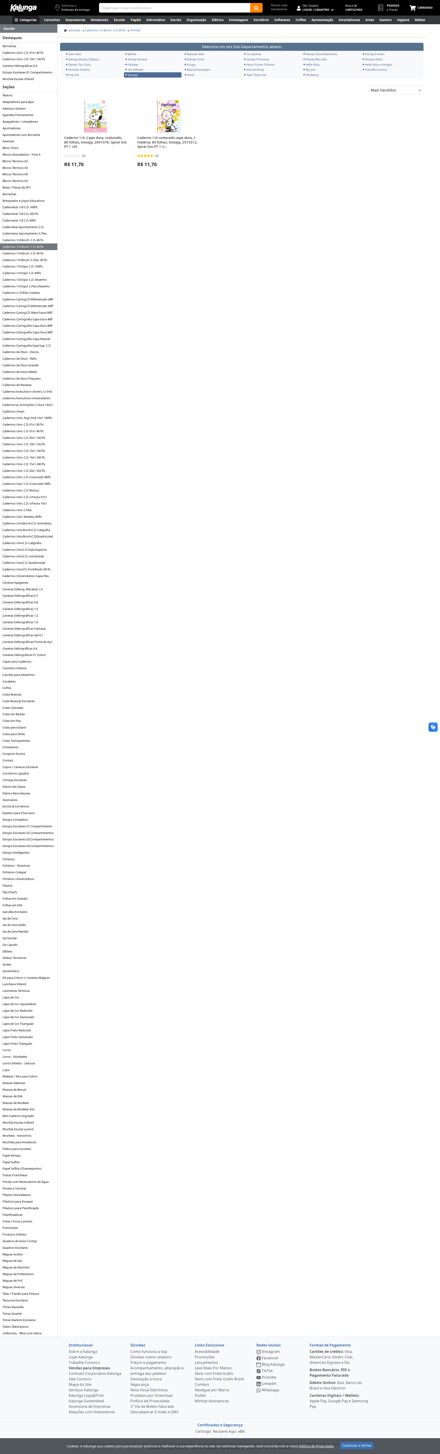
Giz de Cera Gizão (14, 925)
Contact (8, 760)
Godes (7, 964)
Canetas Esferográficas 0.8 (20, 602)
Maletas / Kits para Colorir (20, 1076)
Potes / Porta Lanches (17, 1221)
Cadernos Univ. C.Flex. (17, 510)
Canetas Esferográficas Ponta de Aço (27, 642)
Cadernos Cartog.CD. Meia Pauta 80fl (27, 312)
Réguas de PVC (13, 1281)
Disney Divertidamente (321, 54)
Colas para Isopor (14, 727)
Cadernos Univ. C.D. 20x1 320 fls (24, 471)
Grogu (191, 64)
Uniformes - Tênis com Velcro (22, 1333)
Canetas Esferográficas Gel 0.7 (23, 635)
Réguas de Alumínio (16, 1267)
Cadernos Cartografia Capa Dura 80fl (27, 326)
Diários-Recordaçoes (16, 793)
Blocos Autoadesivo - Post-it (22, 154)
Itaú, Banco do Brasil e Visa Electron (336, 1385)
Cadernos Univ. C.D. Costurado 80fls (27, 477)
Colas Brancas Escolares (19, 701)
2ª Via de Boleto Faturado (152, 1406)
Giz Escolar (10, 938)
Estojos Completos (15, 819)
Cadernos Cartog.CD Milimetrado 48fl (28, 299)
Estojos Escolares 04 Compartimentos (28, 846)
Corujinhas (253, 54)
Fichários (9, 859)
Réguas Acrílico (13, 1254)
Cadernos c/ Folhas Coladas (21, 293)
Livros (7, 1050)
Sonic (190, 75)
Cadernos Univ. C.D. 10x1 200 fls (24, 457)
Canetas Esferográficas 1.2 (20, 615)
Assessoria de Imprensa (89, 1406)
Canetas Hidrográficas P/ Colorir (24, 655)
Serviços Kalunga (83, 1389)
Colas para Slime (14, 734)
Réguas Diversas (14, 1287)
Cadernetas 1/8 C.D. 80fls (19, 220)
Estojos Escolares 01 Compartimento (27, 72)
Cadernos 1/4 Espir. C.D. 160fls (23, 266)
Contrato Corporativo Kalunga (95, 1373)
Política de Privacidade (149, 1400)
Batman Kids (195, 54)
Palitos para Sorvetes (17, 1149)
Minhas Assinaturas (212, 1400)
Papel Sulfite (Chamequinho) (22, 1168)
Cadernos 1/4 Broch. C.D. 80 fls (23, 247)
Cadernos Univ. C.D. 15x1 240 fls (24, 464)
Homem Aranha (79, 69)
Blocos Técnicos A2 (15, 161)
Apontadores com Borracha (21, 135)
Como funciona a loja (148, 1351)
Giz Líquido (10, 945)
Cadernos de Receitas (17, 385)
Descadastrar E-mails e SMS (154, 1411)
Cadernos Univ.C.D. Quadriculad (24, 563)
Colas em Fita (12, 721)
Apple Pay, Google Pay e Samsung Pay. (339, 1401)
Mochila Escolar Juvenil (18, 1129)
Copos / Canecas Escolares (20, 767)
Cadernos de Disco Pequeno (22, 378)
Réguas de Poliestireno (18, 1274)
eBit (241, 1431)
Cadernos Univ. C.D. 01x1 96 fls (23, 431)
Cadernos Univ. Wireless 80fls (22, 517)
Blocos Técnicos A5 (15, 181)
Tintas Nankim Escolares (19, 1320)
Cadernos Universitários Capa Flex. (26, 576)
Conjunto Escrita (14, 754)
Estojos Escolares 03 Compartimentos (28, 839)
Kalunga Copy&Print (86, 1395)
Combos (202, 1384)
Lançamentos (206, 1362)
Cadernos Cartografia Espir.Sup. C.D (27, 345)
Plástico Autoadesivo (17, 1195)
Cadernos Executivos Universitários (26, 398)
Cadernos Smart (14, 411)
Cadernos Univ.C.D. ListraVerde (23, 556)
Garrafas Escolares (15, 912)
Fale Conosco (80, 1378)
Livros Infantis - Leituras (19, 1063)
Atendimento (279, 9)
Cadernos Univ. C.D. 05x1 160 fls (24, 438)
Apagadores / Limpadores (20, 121)
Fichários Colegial (14, 872)
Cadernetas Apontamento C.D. (23, 227)
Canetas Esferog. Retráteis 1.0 (23, 589)
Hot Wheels (135, 69)
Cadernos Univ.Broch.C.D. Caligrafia (26, 530)
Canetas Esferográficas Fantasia (24, 628)
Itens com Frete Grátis (214, 1373)
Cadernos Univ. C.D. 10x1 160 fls (24, 59)
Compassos (10, 747)
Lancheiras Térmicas (16, 991)
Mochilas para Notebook (19, 1142)
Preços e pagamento (148, 1362)
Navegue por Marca (212, 1389)
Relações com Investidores (92, 1411)
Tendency (312, 75)
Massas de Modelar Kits (19, 1109)
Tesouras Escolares (15, 1300)
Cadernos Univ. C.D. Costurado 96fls (27, 484)
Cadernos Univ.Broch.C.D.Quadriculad (28, 536)
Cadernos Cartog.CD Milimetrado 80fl (28, 306)
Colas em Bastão (14, 714)
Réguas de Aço (12, 1261)
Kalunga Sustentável (86, 1400)
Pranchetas (10, 1228)
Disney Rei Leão (316, 59)
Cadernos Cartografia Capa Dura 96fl (27, 332)
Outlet (200, 1395)
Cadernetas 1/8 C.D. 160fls (20, 207)
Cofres (7, 688)
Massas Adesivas (14, 1083)
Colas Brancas (12, 694)
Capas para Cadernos (17, 661)
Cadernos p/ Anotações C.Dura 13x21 (28, 405)
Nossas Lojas (279, 5)
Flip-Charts (10, 892)
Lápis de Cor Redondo (18, 1011)
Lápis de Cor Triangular (18, 1024)
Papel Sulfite (11, 1162)
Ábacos (7, 95)
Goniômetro (11, 971)
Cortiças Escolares (15, 780)
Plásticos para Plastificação (21, 1208)
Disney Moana (137, 59)
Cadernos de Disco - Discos (21, 352)
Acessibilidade (207, 1351)
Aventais (8, 141)
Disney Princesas (257, 59)
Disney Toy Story (79, 64)
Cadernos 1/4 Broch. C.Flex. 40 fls (25, 260)
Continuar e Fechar (356, 1445)
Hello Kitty (313, 64)
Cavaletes (9, 681)
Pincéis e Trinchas (14, 1188)
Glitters (7, 951)
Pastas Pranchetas (15, 1175)
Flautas (7, 885)
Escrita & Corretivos (16, 806)
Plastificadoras (12, 1215)
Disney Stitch (374, 59)
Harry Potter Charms (260, 64)
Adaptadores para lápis (18, 102)
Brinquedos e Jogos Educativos (24, 201)
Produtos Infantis (14, 1234)
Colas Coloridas (13, 708)
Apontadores (11, 128)
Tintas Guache (12, 1313)
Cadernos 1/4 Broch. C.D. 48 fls (23, 240)
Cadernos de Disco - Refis (20, 358)
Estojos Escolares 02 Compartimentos (28, 833)
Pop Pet (73, 75)
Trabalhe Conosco (84, 1362)
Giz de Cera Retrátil (15, 931)
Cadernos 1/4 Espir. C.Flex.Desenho (26, 286)
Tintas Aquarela (13, 1307)
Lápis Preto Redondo (17, 1030)
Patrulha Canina (376, 69)
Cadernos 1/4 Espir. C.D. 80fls (22, 273)
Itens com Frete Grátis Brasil (219, 1378)
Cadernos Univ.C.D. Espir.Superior (25, 550)
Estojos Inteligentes (16, 852)
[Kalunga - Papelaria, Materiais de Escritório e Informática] (23, 7)
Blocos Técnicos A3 (15, 168)
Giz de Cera (10, 918)
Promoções (205, 1357)
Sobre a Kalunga (83, 1351)
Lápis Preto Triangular (17, 1043)
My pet (310, 69)
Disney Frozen (374, 54)
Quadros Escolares (15, 1248)
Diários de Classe (14, 787)
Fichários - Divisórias (16, 865)
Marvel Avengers (198, 69)
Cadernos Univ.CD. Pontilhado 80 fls (27, 569)
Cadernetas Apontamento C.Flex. (25, 233)
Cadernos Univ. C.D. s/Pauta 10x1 (25, 503)
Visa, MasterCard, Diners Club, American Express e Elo (331, 1357)
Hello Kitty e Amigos (378, 64)
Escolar (76, 30)
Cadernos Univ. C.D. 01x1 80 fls (23, 53)
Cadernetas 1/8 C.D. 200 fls (20, 214)
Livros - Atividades (15, 1057)
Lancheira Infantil (14, 984)
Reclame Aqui (224, 1431)
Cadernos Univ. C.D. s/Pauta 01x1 (25, 497)
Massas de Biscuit (14, 1089)
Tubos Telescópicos (15, 1327)
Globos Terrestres (14, 958)
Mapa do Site (80, 1384)
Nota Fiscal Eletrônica (149, 1389)
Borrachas (9, 46)
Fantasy (133, 64)
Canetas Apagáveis (15, 582)
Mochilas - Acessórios (17, 1135)
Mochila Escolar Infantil (18, 79)
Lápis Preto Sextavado (18, 1037)
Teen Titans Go (256, 75)
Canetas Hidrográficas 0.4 (20, 66)
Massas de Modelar (16, 1103)
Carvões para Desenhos (19, 675)
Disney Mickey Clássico (83, 59)
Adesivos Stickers (14, 108)
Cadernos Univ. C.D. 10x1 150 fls (24, 444)
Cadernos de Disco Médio (20, 372)
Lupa (6, 1070)
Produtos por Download (151, 1395)
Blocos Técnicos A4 (15, 174)
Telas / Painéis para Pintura (21, 1294)
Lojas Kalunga (81, 1357)
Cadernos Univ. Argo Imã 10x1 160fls (27, 418)
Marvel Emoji (255, 69)
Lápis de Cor (11, 997)
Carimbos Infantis (15, 668)
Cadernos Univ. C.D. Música (21, 490)
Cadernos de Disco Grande (20, 365)
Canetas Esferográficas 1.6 (20, 622)
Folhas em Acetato (15, 898)
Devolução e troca (146, 1378)
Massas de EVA (12, 1096)
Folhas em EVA (12, 905)
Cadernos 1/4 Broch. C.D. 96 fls (23, 253)
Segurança (139, 1384)
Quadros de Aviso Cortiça (20, 1241)
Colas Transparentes (16, 741)
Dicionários (10, 800)
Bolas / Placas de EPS (17, 187)
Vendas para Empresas (89, 1367)
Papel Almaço (12, 1155)
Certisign (203, 1431)
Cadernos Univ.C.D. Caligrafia (22, 543)
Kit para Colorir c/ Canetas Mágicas (26, 978)
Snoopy (135, 30)
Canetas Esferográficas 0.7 (20, 595)
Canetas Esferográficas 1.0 (20, 609)
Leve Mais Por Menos (213, 1367)
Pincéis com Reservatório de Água (26, 1182)
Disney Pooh (195, 59)
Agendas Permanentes (18, 115)
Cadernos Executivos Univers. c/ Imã (27, 391)
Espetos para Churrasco (19, 813)
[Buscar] (256, 8)
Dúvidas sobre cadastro (151, 1357)
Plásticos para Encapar (18, 1201)
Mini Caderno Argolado (18, 1116)
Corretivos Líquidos (16, 773)
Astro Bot (74, 54)
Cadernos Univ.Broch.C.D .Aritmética (27, 523)
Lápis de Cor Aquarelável (19, 1004)
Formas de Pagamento (330, 1345)
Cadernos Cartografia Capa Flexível (26, 339)
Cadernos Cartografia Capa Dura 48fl (27, 319)
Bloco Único (11, 148)
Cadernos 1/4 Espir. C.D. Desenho (25, 280)
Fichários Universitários (18, 879)
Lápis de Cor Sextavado (18, 1017)
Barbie (132, 54)
